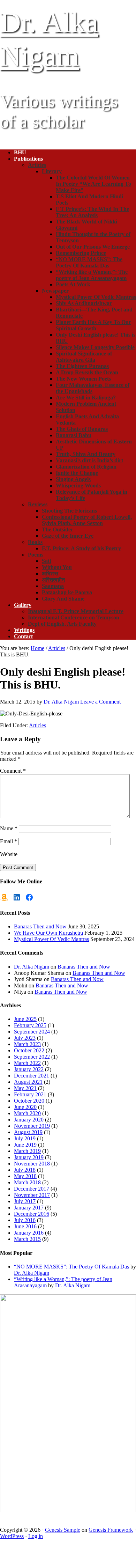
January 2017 (29, 1208)
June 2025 (25, 1019)
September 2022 (32, 1057)
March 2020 (27, 1113)
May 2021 (25, 1088)
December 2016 (31, 1214)
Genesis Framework (111, 1530)
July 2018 (25, 1170)
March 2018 (27, 1182)
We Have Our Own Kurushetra (48, 933)
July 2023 (25, 1038)
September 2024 (32, 1032)
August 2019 (28, 1132)
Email (8, 841)
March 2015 (27, 1239)
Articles (37, 725)
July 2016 (25, 1220)
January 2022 (29, 1069)
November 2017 (32, 1195)
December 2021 (31, 1076)
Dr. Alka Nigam (31, 967)
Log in (35, 1536)
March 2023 (27, 1044)
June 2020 (25, 1107)
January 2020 (29, 1120)
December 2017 (31, 1189)
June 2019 (25, 1145)
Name (8, 828)
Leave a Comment (100, 702)
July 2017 (25, 1201)
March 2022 (27, 1063)
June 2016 (25, 1226)
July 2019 (25, 1138)
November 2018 (32, 1164)
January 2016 (29, 1233)
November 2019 (32, 1126)
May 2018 (25, 1176)
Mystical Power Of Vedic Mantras (51, 939)
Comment (13, 771)
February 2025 (30, 1025)
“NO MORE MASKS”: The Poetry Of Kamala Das (71, 1267)
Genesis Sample (62, 1530)
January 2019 (29, 1157)
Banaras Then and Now (40, 926)
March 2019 (27, 1151)
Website (8, 854)
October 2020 (29, 1101)
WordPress (12, 1536)
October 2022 (29, 1050)
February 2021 (30, 1094)
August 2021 (28, 1082)
